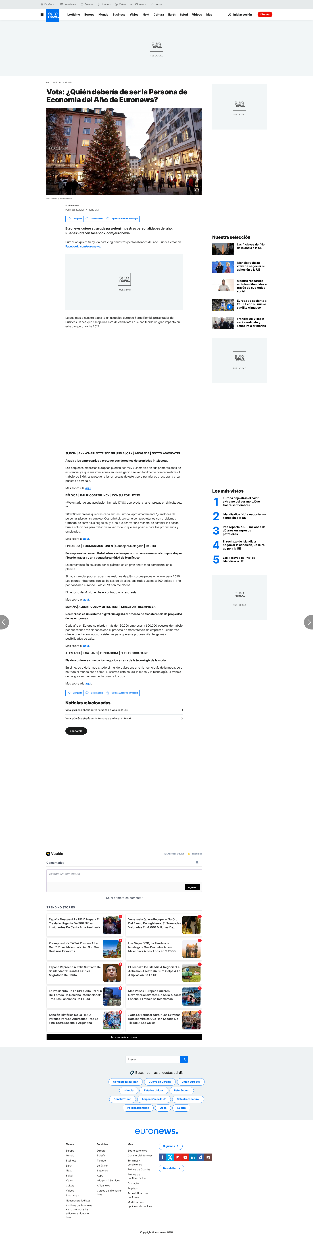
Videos (197, 14)
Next (146, 14)
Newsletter (170, 1168)
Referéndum (181, 1090)
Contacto (133, 1183)
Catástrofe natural (188, 1099)
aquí (88, 488)
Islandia (128, 1090)
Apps (100, 1175)
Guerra (181, 1107)
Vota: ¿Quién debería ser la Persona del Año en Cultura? (98, 718)
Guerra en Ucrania (160, 1081)
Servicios (102, 1144)
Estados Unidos (154, 1090)
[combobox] (171, 4)
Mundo (103, 14)
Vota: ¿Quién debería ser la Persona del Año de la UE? (96, 709)
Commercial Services (140, 1155)
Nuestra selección (231, 237)
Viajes (134, 14)
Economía (76, 730)
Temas (70, 1144)
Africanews (103, 1185)
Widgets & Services (108, 1180)
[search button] (153, 4)
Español (48, 4)
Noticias (57, 82)
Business (119, 14)
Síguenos (102, 1170)
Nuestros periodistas (78, 1200)
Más (130, 1144)
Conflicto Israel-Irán (125, 1081)
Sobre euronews (137, 1150)
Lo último (73, 14)
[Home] (47, 82)
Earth (172, 14)
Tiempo (101, 1160)
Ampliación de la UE (154, 1099)
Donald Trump (122, 1099)
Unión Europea (191, 1081)
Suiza (163, 1107)
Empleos (133, 1188)
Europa (89, 14)
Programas (72, 1195)
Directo (265, 14)
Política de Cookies (139, 1169)
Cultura (159, 14)
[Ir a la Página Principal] (52, 15)
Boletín (101, 1155)
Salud (184, 14)
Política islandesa (138, 1107)
